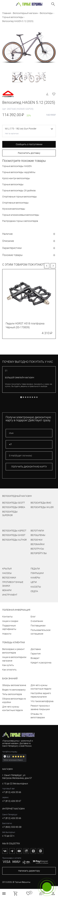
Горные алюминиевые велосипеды (20, 215)
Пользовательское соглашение (40, 632)
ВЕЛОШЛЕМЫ (38, 535)
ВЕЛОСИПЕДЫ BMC (41, 502)
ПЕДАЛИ (35, 568)
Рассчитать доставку (29, 153)
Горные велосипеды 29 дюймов (19, 190)
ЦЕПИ (34, 582)
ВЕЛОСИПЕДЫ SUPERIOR (10, 513)
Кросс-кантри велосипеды (16, 178)
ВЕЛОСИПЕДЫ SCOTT (13, 502)
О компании (37, 621)
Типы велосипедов (12, 694)
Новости (6, 633)
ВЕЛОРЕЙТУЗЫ (39, 553)
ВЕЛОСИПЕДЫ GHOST (13, 535)
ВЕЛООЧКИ (36, 539)
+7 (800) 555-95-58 (11, 827)
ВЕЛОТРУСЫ (37, 548)
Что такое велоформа (42, 701)
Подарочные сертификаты (9, 627)
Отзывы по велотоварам (38, 716)
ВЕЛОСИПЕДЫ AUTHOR (14, 539)
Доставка (36, 649)
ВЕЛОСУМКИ (9, 577)
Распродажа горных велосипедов (20, 221)
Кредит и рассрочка (41, 662)
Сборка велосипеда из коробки (14, 700)
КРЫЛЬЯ (7, 568)
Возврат (35, 658)
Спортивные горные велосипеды (19, 196)
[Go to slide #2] (29, 77)
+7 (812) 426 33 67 (11, 801)
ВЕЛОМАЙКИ (37, 544)
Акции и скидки (10, 621)
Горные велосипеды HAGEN (17, 166)
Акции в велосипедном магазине (14, 659)
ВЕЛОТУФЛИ (37, 530)
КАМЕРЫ (35, 577)
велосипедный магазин (17, 496)
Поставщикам (38, 625)
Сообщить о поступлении (29, 144)
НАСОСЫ (7, 573)
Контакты (7, 616)
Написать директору (29, 870)
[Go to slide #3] (40, 77)
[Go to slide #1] (17, 77)
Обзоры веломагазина (14, 685)
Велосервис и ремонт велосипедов (13, 651)
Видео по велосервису (14, 689)
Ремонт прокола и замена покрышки (40, 707)
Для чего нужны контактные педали (12, 708)
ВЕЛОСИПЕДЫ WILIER (42, 507)
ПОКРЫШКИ (37, 573)
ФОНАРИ (6, 590)
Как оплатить (9, 669)
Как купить (8, 665)
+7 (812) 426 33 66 (11, 792)
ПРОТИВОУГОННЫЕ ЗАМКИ (12, 584)
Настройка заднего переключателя (41, 695)
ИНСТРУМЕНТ (9, 594)
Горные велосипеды (13, 184)
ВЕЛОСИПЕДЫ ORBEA (13, 507)
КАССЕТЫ (36, 586)
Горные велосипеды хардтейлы (18, 172)
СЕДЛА (34, 591)
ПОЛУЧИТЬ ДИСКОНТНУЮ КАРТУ (29, 466)
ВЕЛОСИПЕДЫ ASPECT (14, 530)
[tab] (21, 397)
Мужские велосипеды (13, 209)
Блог (33, 616)
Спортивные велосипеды (15, 202)
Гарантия (36, 653)
